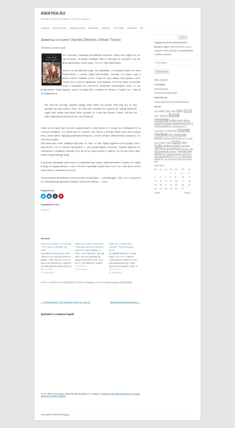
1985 (156, 111)
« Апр (157, 192)
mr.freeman (177, 134)
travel (169, 142)
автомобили (173, 148)
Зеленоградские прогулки (125, 302)
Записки (105, 28)
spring (156, 143)
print (184, 138)
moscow (172, 130)
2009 (179, 111)
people (166, 138)
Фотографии (60, 28)
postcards (176, 138)
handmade (159, 131)
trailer (162, 142)
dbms (186, 120)
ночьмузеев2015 (164, 156)
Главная (45, 28)
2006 (167, 111)
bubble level (176, 120)
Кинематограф (77, 28)
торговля (168, 159)
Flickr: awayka (161, 79)
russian (190, 138)
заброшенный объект (173, 150)
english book (125, 282)
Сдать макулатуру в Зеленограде (171, 101)
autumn (164, 115)
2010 (188, 110)
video (184, 142)
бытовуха (185, 149)
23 (176, 184)
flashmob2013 (179, 126)
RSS (141, 28)
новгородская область (178, 154)
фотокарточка (179, 159)
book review (112, 282)
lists (165, 131)
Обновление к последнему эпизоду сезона (65, 302)
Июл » (187, 192)
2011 (156, 115)
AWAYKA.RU (53, 13)
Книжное (93, 28)
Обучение (132, 28)
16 (176, 180)
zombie (185, 146)
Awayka (65, 414)
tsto (176, 142)
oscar (158, 138)
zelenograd (171, 146)
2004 (161, 110)
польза (178, 157)
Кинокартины (161, 88)
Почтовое (118, 28)
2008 (172, 111)
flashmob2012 (162, 126)
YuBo (158, 145)
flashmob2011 (183, 123)
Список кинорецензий (165, 92)
